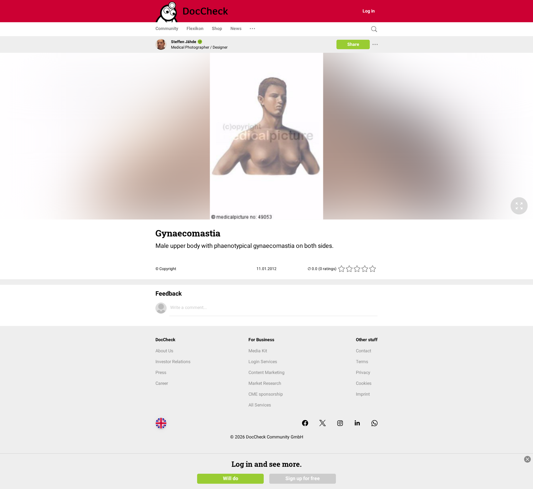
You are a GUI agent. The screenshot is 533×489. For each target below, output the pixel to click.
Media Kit (257, 350)
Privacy (363, 372)
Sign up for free (302, 478)
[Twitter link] (322, 423)
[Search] (373, 29)
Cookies (363, 383)
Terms (362, 361)
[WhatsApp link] (374, 423)
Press (160, 372)
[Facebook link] (305, 423)
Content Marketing (266, 372)
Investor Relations (172, 361)
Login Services (262, 361)
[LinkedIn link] (357, 423)
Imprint (363, 394)
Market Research (264, 383)
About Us (164, 350)
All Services (259, 405)
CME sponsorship (265, 394)
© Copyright (165, 268)
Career (161, 383)
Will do (230, 478)
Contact (363, 350)
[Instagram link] (340, 423)
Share (353, 44)
